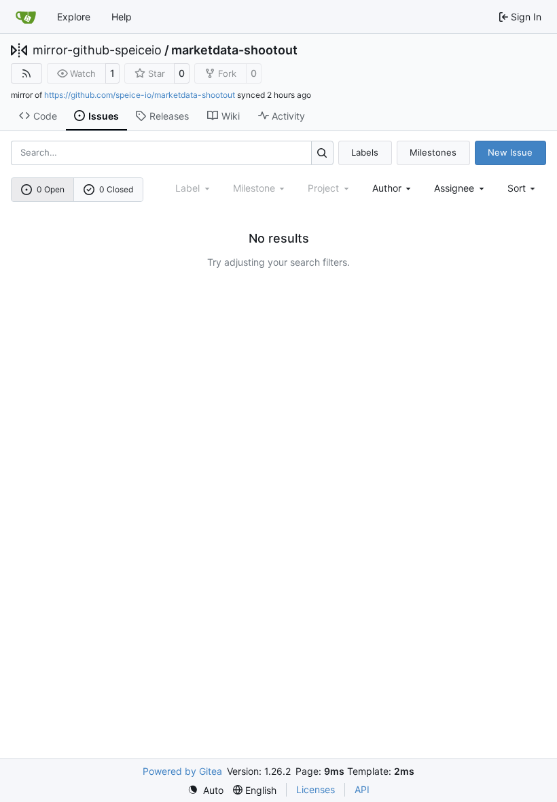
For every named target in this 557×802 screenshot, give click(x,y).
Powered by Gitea (182, 771)
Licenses (315, 789)
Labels (364, 152)
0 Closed (116, 189)
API (362, 789)
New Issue (510, 152)
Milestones (433, 152)
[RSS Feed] (26, 73)
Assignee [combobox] (454, 188)
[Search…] (322, 152)
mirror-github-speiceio (97, 50)
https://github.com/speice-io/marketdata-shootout (139, 95)
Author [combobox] (386, 188)
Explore (73, 16)
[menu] (523, 188)
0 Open (51, 189)
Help (121, 16)
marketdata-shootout (234, 50)
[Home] (26, 17)
